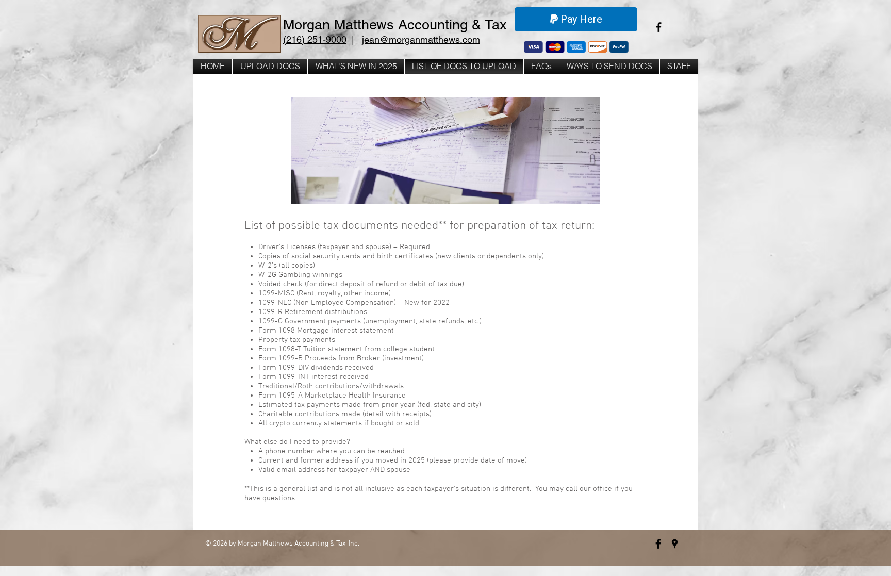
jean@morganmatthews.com (421, 39)
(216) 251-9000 (314, 39)
